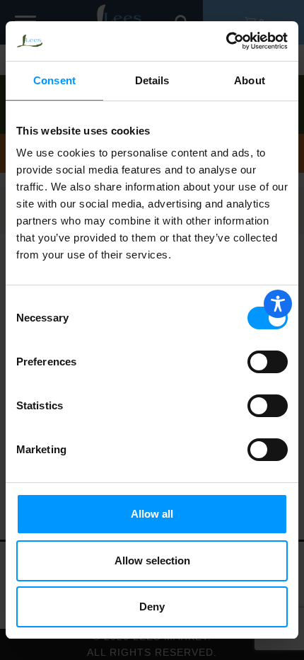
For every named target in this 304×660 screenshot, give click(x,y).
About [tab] (249, 80)
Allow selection (152, 560)
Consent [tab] (54, 80)
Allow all (152, 514)
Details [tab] (152, 80)
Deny (152, 607)
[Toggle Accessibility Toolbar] (277, 303)
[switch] (267, 362)
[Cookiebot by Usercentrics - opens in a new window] (226, 41)
